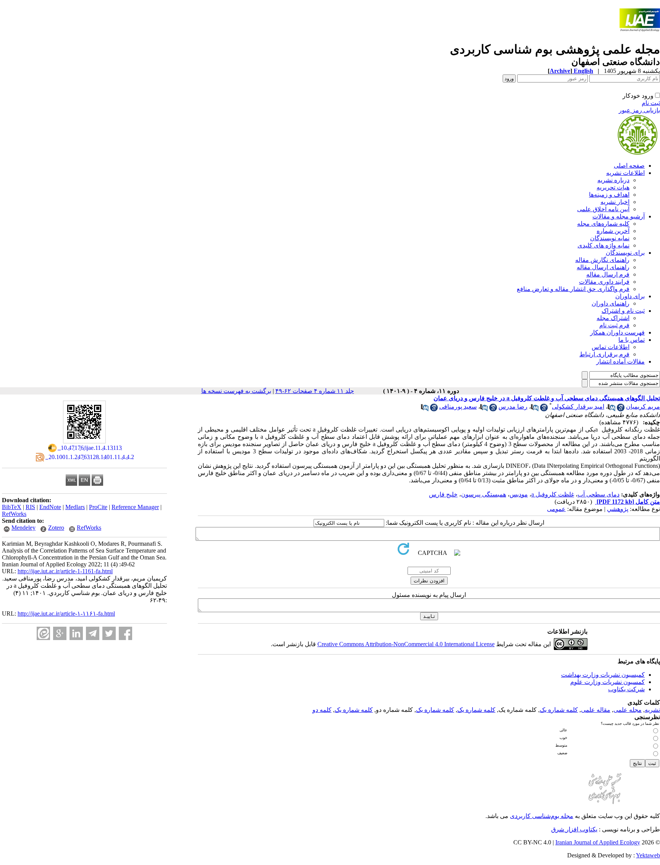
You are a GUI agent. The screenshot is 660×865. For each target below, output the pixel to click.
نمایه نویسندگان (609, 238)
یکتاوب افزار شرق (574, 829)
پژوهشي (617, 509)
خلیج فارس (443, 494)
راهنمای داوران (610, 303)
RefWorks (14, 514)
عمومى (556, 509)
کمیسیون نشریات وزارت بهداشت (603, 674)
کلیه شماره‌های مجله (603, 223)
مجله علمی (627, 710)
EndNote (50, 507)
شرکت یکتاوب (626, 689)
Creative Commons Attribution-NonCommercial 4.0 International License (406, 644)
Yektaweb (648, 855)
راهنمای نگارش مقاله (602, 260)
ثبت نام (651, 103)
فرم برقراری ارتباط (604, 354)
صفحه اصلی (629, 165)
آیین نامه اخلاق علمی (603, 209)
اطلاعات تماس (610, 347)
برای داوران (630, 296)
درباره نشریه (613, 180)
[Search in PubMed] (611, 409)
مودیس (519, 494)
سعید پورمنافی (458, 406)
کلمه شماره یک (559, 710)
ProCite (98, 507)
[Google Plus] (59, 633)
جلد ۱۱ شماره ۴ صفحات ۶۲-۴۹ (314, 391)
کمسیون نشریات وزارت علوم (607, 682)
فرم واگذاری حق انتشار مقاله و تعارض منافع (573, 289)
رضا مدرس (512, 406)
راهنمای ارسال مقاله (603, 267)
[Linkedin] (76, 633)
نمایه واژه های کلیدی (603, 245)
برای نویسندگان (625, 252)
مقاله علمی (595, 710)
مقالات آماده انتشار (620, 361)
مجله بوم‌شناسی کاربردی (541, 816)
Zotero (56, 527)
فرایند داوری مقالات (604, 281)
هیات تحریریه (613, 187)
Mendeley (23, 527)
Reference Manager (135, 507)
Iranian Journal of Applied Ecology (597, 842)
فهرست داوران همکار (617, 332)
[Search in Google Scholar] (620, 409)
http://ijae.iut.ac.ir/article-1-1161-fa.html (65, 571)
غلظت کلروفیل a (552, 494)
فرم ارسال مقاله (607, 274)
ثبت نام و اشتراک (623, 310)
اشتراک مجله (613, 318)
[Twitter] (109, 633)
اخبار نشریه (614, 202)
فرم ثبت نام (614, 325)
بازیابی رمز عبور (639, 110)
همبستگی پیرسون (483, 494)
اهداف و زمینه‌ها (609, 194)
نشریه (652, 710)
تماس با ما (631, 339)
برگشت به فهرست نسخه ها (236, 391)
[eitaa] (43, 633)
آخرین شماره (613, 231)
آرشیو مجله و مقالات (618, 216)
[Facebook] (125, 633)
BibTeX (11, 507)
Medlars (75, 507)
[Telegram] (92, 633)
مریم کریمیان (643, 406)
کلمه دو (322, 710)
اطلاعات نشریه (625, 173)
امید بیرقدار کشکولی (578, 406)
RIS (30, 507)
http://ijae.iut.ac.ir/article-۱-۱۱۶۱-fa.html (66, 613)
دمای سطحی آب (599, 494)
